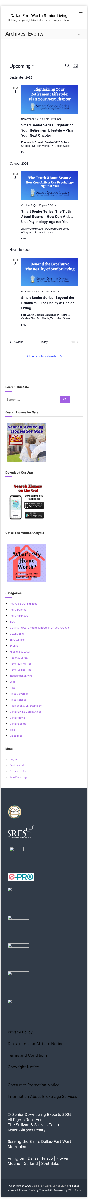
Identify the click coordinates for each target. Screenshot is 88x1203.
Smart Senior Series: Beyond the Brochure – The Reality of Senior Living (47, 302)
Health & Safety (19, 657)
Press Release (18, 699)
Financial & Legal (20, 651)
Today (44, 342)
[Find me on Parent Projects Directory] (17, 855)
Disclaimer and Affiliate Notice (35, 1043)
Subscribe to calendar (42, 356)
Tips (12, 729)
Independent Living (21, 675)
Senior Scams (18, 723)
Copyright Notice (23, 1067)
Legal (13, 681)
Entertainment (18, 639)
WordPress (74, 1190)
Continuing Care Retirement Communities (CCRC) (39, 627)
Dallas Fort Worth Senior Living (38, 15)
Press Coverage (19, 693)
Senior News (17, 717)
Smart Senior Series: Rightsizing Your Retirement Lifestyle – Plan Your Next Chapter (47, 130)
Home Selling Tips (20, 669)
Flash (31, 1190)
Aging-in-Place (19, 615)
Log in (13, 759)
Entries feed (17, 765)
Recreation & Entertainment (26, 705)
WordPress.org (18, 777)
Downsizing (17, 633)
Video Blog (16, 735)
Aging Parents (18, 609)
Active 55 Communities (23, 603)
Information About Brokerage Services (42, 1096)
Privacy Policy (20, 1032)
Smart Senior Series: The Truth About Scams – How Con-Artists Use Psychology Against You (47, 216)
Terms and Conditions (28, 1055)
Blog (12, 621)
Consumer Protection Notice (33, 1085)
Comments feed (19, 771)
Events (14, 645)
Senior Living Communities (25, 711)
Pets (12, 687)
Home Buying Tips (20, 663)
